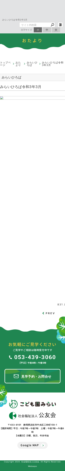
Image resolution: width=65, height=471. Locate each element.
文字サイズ (26, 29)
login (60, 24)
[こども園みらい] (32, 404)
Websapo (32, 466)
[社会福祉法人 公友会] (32, 415)
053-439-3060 (35, 357)
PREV (50, 313)
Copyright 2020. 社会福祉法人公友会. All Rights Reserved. (32, 462)
